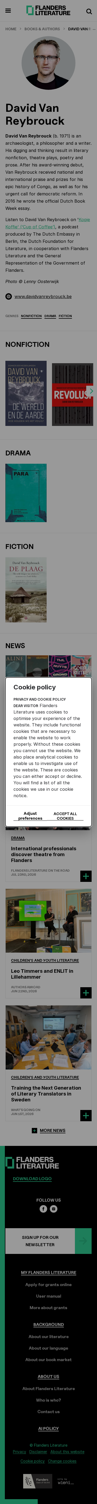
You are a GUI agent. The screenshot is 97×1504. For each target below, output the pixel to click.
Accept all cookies (65, 815)
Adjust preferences (30, 816)
